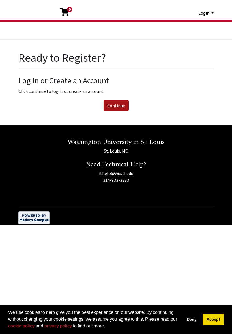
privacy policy (58, 326)
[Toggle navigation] (22, 33)
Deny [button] (192, 319)
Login (204, 13)
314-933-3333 (116, 180)
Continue (116, 105)
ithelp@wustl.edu (116, 173)
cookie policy (21, 326)
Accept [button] (213, 319)
